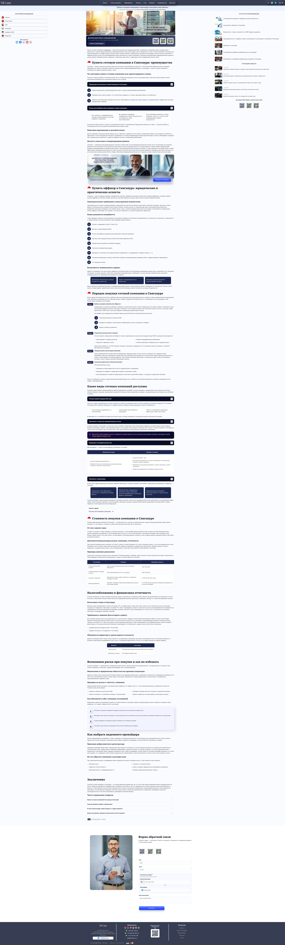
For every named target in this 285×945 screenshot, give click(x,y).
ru (280, 3)
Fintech (105, 2)
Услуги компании (116, 2)
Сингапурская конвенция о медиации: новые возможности (240, 18)
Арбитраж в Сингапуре (230, 45)
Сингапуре (107, 50)
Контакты (172, 2)
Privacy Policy (112, 943)
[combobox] (143, 882)
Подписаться (105, 938)
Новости (138, 2)
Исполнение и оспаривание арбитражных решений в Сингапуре (242, 59)
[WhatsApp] (163, 41)
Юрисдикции (128, 2)
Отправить (151, 908)
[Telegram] (156, 41)
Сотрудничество (162, 2)
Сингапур (103, 819)
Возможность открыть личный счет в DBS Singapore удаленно (241, 32)
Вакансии (152, 2)
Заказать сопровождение (96, 43)
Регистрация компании (95, 819)
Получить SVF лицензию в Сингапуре (100, 511)
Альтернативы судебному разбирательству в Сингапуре (240, 52)
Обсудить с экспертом (162, 179)
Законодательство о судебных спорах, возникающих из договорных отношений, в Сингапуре (251, 38)
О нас (145, 2)
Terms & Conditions (120, 943)
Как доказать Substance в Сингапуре (234, 25)
